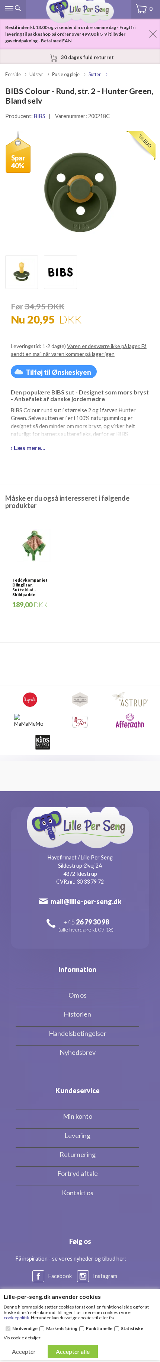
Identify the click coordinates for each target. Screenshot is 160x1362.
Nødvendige (25, 1328)
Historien (77, 1014)
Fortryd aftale (77, 1173)
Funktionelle (99, 1328)
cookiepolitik (16, 1317)
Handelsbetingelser (77, 1033)
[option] (21, 272)
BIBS (39, 116)
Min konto (77, 1116)
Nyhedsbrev (78, 1052)
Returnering (78, 1154)
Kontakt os (77, 1193)
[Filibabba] (80, 700)
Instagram (105, 1276)
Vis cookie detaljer (22, 1337)
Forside (13, 74)
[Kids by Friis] (43, 742)
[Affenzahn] (130, 721)
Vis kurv (140, 4)
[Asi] (80, 721)
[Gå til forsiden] (80, 11)
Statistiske (132, 1328)
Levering (77, 1135)
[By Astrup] (130, 700)
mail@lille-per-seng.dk (86, 901)
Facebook (60, 1276)
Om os (77, 995)
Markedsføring (61, 1328)
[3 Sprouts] (30, 700)
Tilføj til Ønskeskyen (58, 372)
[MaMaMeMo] (30, 721)
